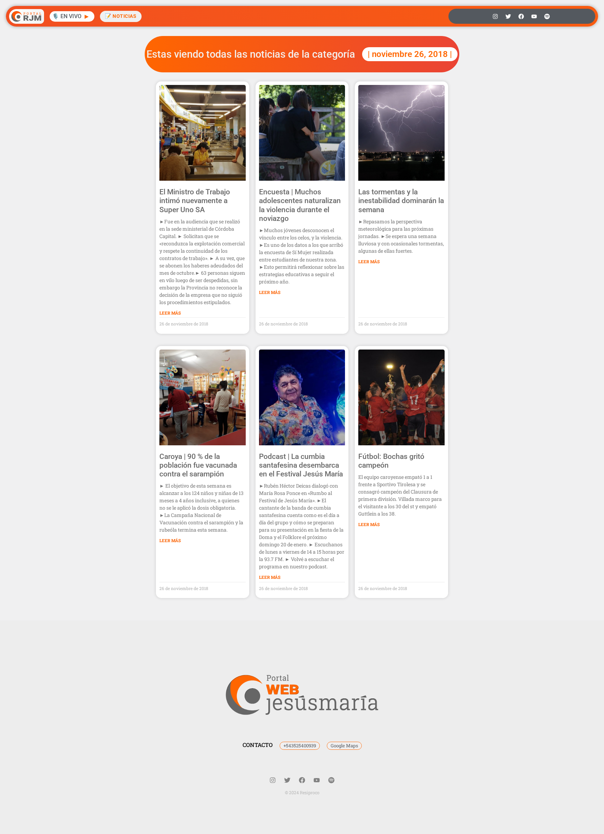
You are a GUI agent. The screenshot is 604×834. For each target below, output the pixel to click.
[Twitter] (508, 16)
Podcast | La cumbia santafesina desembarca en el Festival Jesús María (301, 465)
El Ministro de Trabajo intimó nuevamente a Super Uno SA (194, 201)
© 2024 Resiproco (302, 792)
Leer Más (170, 313)
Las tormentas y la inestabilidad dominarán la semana (401, 201)
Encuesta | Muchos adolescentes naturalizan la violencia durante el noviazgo (300, 205)
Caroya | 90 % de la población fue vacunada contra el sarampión (198, 465)
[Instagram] (495, 16)
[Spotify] (547, 16)
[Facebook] (521, 16)
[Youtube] (534, 16)
